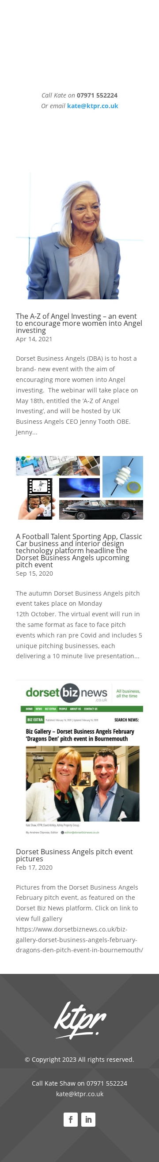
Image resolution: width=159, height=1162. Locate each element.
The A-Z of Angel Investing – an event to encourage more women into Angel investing (79, 323)
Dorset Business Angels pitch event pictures (74, 855)
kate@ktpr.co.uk (79, 1094)
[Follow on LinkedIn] (88, 1120)
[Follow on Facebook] (71, 1120)
